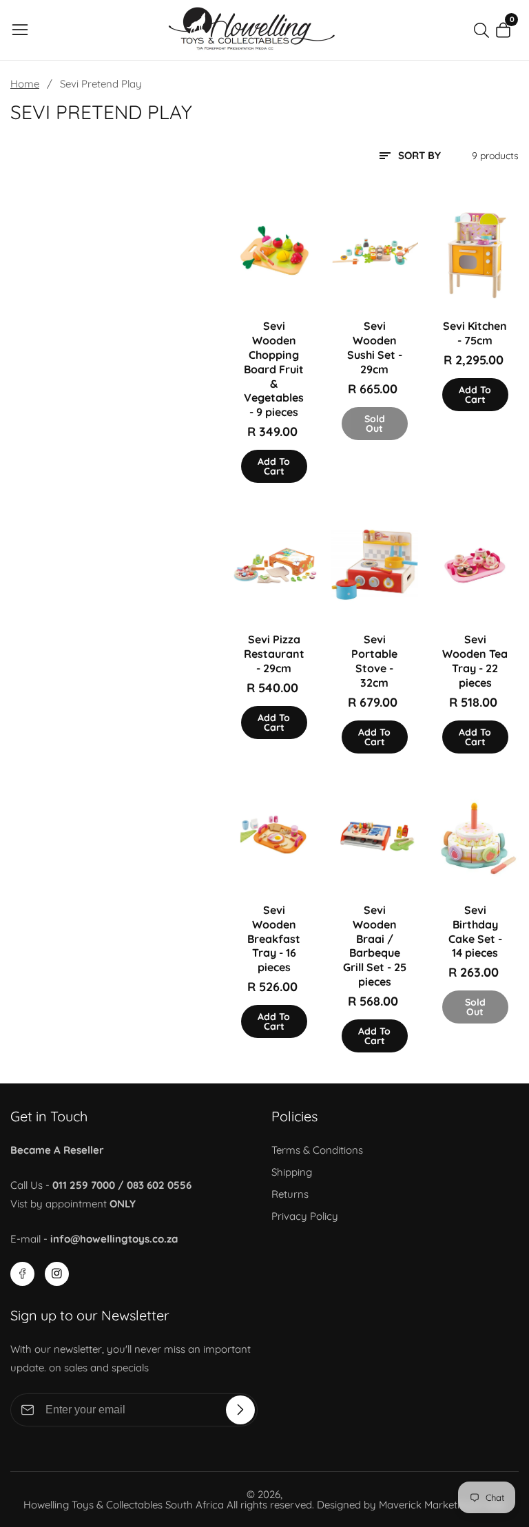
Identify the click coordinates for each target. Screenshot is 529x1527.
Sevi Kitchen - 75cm (475, 333)
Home (24, 83)
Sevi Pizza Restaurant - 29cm (274, 653)
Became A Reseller (57, 1149)
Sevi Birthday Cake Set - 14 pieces (475, 931)
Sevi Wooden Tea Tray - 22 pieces (475, 660)
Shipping (291, 1171)
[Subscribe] (240, 1409)
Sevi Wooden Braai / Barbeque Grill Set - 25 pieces (374, 945)
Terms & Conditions (317, 1149)
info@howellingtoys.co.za (114, 1238)
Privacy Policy (304, 1216)
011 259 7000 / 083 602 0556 (121, 1185)
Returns (290, 1194)
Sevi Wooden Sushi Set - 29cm (374, 347)
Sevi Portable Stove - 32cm (374, 660)
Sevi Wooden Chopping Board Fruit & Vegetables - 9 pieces (274, 369)
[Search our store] (484, 30)
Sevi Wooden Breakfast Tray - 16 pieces (273, 938)
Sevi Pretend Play (101, 83)
